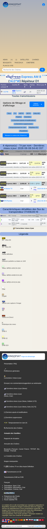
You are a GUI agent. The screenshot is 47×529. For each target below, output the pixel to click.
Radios (18, 117)
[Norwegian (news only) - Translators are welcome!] (16, 520)
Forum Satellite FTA (10, 500)
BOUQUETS (7, 63)
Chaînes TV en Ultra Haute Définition (21, 466)
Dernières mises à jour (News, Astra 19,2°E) (21, 407)
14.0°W (14, 81)
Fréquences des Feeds (12, 496)
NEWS (5, 60)
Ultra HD (37, 113)
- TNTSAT (32, 449)
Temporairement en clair (17, 127)
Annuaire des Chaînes (11, 444)
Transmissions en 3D (14, 472)
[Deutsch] (11, 520)
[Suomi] (37, 520)
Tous (9, 113)
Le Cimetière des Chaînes (13, 456)
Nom (7, 154)
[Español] (21, 520)
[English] (3, 520)
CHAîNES (35, 60)
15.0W (44, 75)
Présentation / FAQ (10, 364)
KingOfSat (38, 526)
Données (27, 117)
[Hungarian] (11, 521)
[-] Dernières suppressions (23, 124)
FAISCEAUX (19, 63)
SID (31, 154)
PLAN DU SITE (8, 66)
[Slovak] (32, 520)
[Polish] (27, 520)
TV (15, 113)
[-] (16, 60)
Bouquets (7, 449)
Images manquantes (11, 461)
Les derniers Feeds (10, 498)
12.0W (3, 75)
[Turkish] (42, 520)
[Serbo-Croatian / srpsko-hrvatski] (6, 521)
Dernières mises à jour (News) (16, 388)
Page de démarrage (28, 356)
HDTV (21, 113)
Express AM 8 (31, 77)
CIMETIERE (30, 63)
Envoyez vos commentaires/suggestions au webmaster (22, 383)
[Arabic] (40, 520)
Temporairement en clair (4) (17, 423)
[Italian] (24, 520)
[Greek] (35, 520)
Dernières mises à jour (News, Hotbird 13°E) (21, 401)
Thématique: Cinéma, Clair (13, 489)
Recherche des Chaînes (14, 428)
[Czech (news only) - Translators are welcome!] (29, 520)
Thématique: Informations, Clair (14, 487)
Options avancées (37, 104)
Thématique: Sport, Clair (12, 486)
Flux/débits (23, 131)
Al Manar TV (8, 189)
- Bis (37, 449)
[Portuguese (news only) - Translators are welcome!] (19, 520)
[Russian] (3, 521)
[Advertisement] (23, 32)
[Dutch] (8, 520)
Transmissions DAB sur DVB (13, 477)
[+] (11, 60)
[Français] (6, 520)
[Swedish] (14, 520)
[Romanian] (8, 521)
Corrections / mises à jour (25, 228)
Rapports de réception (11, 438)
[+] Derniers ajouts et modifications (23, 120)
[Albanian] (14, 521)
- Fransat (12, 451)
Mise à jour (42, 154)
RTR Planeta (8, 201)
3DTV (28, 113)
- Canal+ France (23, 449)
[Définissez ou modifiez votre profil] (43, 4)
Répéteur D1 (33, 127)
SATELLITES (24, 60)
